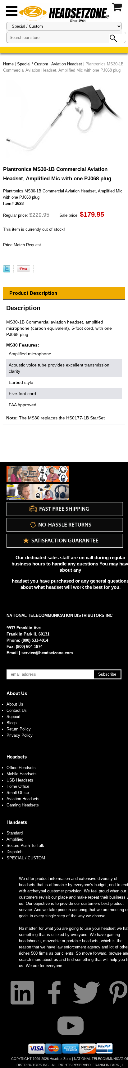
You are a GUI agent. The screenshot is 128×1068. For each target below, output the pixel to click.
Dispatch (14, 851)
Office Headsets (21, 767)
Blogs (12, 723)
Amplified (15, 839)
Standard (15, 833)
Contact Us (17, 710)
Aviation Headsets (23, 798)
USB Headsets (20, 780)
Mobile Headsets (22, 774)
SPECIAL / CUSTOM (26, 858)
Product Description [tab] (33, 293)
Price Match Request (22, 245)
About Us (17, 693)
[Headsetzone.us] (64, 13)
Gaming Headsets (23, 805)
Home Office (18, 786)
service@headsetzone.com (47, 652)
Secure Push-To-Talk (25, 845)
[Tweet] (6, 271)
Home (8, 64)
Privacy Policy (20, 735)
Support (14, 716)
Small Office (18, 792)
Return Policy (19, 729)
